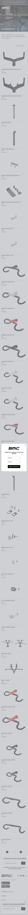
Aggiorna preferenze (14, 466)
